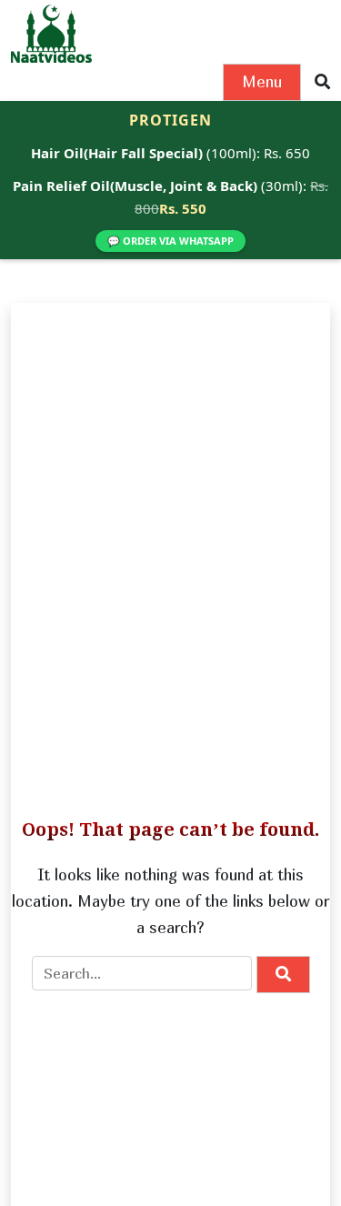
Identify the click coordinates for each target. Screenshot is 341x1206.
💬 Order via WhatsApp (170, 240)
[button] (322, 82)
